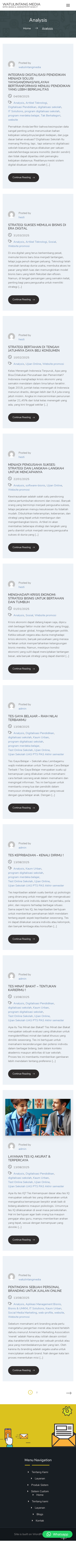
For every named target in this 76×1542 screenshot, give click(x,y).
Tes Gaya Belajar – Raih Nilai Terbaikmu (33, 718)
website (13, 120)
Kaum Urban (41, 737)
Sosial (52, 242)
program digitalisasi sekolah (42, 111)
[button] (57, 1534)
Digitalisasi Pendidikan (22, 107)
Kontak (40, 1520)
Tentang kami (40, 1501)
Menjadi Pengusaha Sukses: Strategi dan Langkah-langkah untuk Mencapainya (36, 468)
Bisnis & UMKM (18, 1308)
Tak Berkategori (50, 115)
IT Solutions (15, 111)
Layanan (40, 1478)
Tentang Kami (40, 1472)
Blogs (40, 1514)
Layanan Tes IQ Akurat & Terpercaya (29, 1158)
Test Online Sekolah (20, 750)
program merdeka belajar (23, 115)
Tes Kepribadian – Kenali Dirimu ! (36, 855)
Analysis (18, 103)
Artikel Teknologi (36, 103)
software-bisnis (35, 485)
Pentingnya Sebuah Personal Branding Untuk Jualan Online (35, 1289)
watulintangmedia (30, 67)
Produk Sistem (39, 1485)
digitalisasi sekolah (49, 107)
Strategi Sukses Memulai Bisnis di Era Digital (37, 227)
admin (22, 709)
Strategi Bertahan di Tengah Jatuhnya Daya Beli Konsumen (34, 349)
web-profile (45, 1313)
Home (39, 1495)
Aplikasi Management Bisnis (43, 1304)
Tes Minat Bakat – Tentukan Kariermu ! (32, 988)
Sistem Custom (40, 1491)
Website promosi (19, 246)
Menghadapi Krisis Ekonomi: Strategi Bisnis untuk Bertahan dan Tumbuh (36, 598)
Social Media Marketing (22, 1313)
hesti (22, 217)
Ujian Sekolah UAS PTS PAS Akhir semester (36, 754)
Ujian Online (33, 364)
